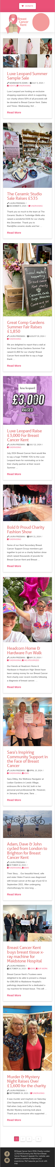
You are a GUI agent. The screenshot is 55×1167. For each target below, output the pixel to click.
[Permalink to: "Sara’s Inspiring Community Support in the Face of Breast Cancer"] (27, 721)
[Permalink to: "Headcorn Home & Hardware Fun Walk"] (27, 609)
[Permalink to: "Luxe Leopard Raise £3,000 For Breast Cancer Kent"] (27, 400)
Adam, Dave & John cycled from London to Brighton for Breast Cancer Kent (27, 850)
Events (12, 86)
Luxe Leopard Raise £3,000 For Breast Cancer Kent (24, 435)
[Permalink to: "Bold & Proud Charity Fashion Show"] (27, 503)
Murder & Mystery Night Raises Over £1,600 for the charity (26, 1081)
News (26, 773)
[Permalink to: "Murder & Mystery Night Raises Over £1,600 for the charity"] (27, 1038)
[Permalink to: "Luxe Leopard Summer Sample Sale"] (27, 52)
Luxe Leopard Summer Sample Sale (27, 76)
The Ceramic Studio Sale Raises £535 (24, 196)
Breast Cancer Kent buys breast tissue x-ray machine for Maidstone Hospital (25, 954)
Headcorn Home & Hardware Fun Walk (24, 650)
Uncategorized (31, 660)
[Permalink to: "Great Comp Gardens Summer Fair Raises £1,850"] (27, 279)
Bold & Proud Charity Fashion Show (25, 529)
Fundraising (24, 86)
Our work (42, 969)
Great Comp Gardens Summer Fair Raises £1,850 (25, 327)
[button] (41, 22)
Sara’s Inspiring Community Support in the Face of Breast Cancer (27, 759)
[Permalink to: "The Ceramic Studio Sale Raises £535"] (27, 155)
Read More (14, 112)
